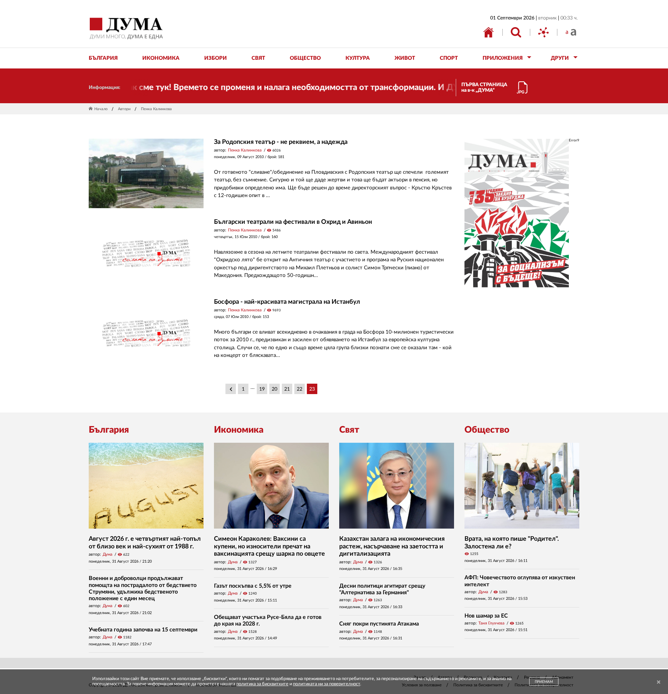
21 (287, 389)
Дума (107, 554)
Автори (124, 109)
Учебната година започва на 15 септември (143, 629)
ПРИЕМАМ (544, 682)
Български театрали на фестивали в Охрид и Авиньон (293, 222)
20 (274, 389)
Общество (486, 429)
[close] (658, 682)
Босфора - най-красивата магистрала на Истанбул (287, 302)
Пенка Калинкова (245, 150)
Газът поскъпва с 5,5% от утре (253, 586)
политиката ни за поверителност (326, 684)
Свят (349, 429)
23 (312, 389)
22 (299, 389)
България (109, 429)
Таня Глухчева (491, 623)
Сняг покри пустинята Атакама (379, 624)
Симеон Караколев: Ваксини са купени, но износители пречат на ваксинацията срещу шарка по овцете (269, 546)
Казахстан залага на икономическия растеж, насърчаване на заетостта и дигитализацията (392, 546)
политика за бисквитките (262, 684)
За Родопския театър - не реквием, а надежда (281, 142)
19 (262, 389)
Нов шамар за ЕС (486, 616)
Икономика (238, 429)
